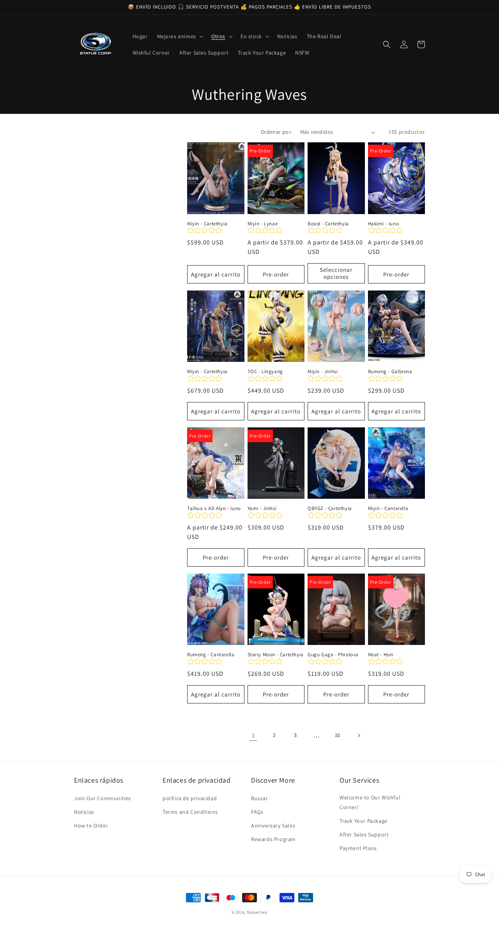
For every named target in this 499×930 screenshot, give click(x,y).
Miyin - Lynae (263, 224)
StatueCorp (257, 912)
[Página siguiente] (358, 735)
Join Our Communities (102, 798)
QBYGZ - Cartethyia (330, 508)
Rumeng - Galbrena (390, 371)
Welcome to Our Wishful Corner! (370, 802)
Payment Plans (358, 848)
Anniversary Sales (273, 825)
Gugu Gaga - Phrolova (333, 655)
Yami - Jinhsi (262, 508)
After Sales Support (364, 834)
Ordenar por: (276, 131)
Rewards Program (273, 839)
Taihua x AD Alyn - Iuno (214, 508)
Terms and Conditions (190, 811)
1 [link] (253, 735)
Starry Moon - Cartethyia (276, 655)
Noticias (84, 811)
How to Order (91, 825)
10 (337, 735)
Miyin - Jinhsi (323, 371)
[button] (179, 36)
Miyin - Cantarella (388, 508)
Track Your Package (364, 820)
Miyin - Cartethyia (207, 224)
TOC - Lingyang (265, 371)
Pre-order (276, 274)
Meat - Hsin (381, 655)
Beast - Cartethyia (328, 224)
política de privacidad (190, 798)
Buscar (259, 798)
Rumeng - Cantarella (210, 655)
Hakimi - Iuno (383, 224)
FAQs (257, 811)
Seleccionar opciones (336, 273)
